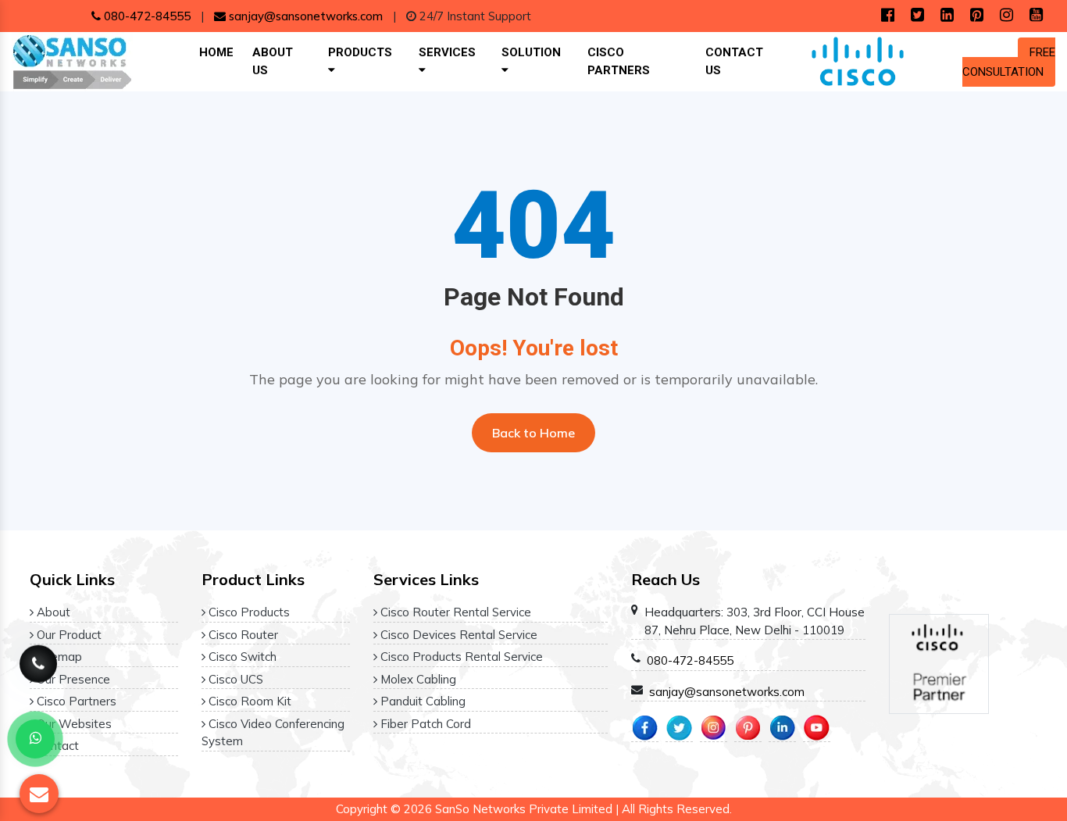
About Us (272, 61)
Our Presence (72, 679)
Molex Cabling (416, 679)
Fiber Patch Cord (424, 723)
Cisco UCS (234, 679)
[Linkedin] (947, 16)
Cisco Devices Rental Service (457, 634)
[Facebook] (887, 16)
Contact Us (734, 61)
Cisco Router (241, 634)
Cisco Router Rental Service (454, 612)
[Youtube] (1036, 16)
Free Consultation (1008, 62)
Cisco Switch (241, 656)
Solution (531, 52)
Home (216, 52)
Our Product (68, 634)
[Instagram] (1006, 16)
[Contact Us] (38, 668)
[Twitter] (917, 16)
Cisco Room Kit (248, 701)
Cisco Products (247, 612)
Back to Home (533, 433)
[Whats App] (35, 739)
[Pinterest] (976, 16)
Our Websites (73, 723)
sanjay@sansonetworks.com (304, 16)
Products (360, 52)
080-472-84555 (146, 16)
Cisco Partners (618, 61)
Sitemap (58, 656)
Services (447, 52)
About (52, 612)
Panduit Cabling (421, 701)
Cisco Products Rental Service (460, 656)
